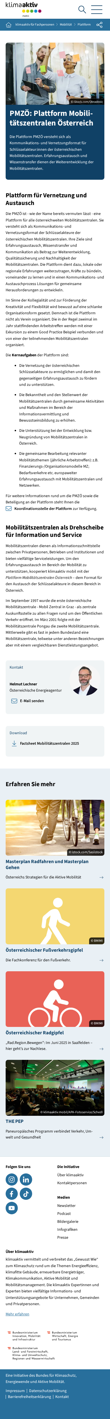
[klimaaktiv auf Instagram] (12, 1179)
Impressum (15, 1391)
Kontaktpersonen (72, 1183)
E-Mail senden (32, 701)
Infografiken (67, 1229)
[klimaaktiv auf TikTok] (26, 1194)
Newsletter (66, 1206)
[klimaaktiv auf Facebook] (12, 1194)
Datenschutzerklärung (48, 1391)
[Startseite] (24, 9)
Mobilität (66, 24)
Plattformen (86, 24)
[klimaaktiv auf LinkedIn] (26, 1179)
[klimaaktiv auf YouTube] (12, 1208)
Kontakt (62, 1397)
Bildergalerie (67, 1222)
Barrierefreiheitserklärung (29, 1397)
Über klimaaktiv (70, 1175)
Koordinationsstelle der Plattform (43, 509)
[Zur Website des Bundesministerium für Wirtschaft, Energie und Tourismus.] (62, 1336)
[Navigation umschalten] (96, 9)
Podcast (64, 1214)
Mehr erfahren (17, 1314)
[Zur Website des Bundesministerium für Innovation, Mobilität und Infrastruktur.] (24, 1336)
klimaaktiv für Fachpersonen (35, 24)
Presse (62, 1237)
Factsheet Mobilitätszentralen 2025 (49, 743)
